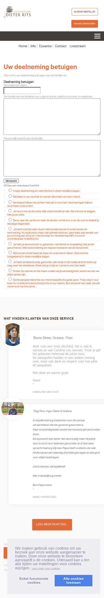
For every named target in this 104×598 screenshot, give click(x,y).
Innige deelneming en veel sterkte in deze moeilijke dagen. (46, 191)
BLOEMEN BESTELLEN (84, 11)
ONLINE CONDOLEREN (84, 23)
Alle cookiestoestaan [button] (73, 580)
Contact (61, 46)
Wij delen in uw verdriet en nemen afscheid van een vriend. (46, 196)
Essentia (45, 46)
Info (33, 46)
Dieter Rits (17, 12)
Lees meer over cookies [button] (46, 568)
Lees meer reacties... (52, 524)
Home (23, 46)
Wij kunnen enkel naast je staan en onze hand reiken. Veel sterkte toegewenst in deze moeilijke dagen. (47, 255)
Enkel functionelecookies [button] (33, 580)
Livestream (78, 46)
